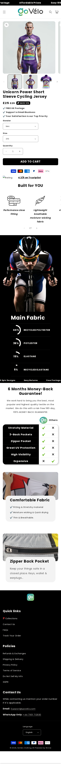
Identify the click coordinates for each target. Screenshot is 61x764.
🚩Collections (10, 618)
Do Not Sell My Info (13, 676)
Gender (7, 120)
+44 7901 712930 (32, 714)
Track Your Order (12, 635)
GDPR (5, 682)
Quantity (7, 145)
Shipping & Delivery (13, 659)
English (29, 732)
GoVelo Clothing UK (26, 748)
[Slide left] (4, 82)
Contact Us (9, 624)
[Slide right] (57, 82)
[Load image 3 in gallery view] (46, 82)
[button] (4, 12)
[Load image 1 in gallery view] (15, 82)
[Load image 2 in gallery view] (30, 82)
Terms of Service (12, 670)
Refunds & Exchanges (14, 653)
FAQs (5, 630)
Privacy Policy (10, 664)
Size (5, 133)
